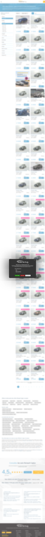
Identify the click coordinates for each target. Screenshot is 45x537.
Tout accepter (17, 275)
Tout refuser (22, 275)
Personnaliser (28, 275)
